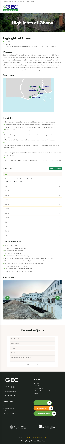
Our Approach (7, 406)
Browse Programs (38, 388)
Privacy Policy (25, 441)
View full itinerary (55, 168)
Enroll (27, 1)
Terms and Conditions (38, 441)
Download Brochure (10, 1)
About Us (36, 383)
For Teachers (6, 411)
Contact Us (37, 385)
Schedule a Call (42, 408)
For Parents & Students (9, 413)
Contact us (21, 1)
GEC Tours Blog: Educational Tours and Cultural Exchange (46, 392)
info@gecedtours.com (11, 391)
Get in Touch (41, 403)
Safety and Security (8, 408)
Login (32, 1)
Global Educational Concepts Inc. (37, 437)
